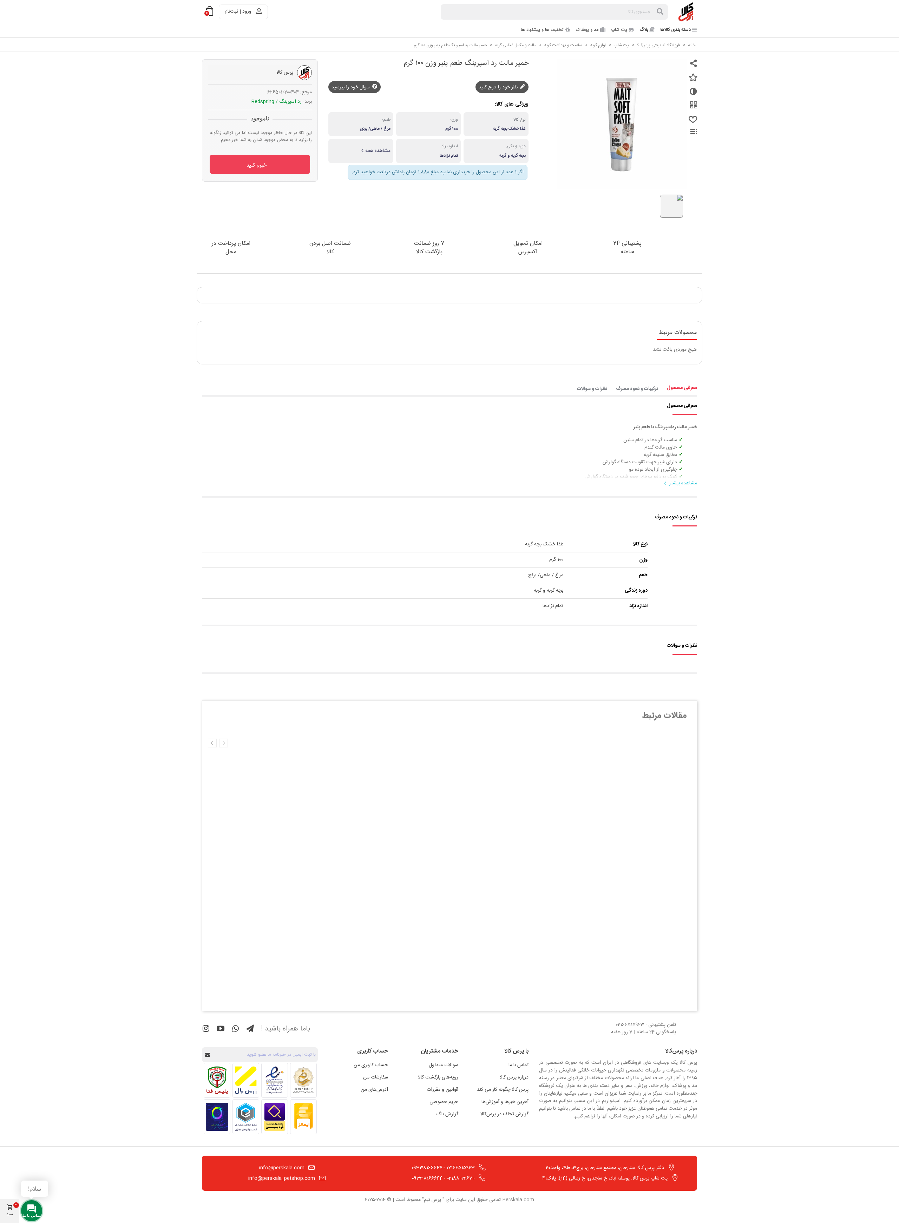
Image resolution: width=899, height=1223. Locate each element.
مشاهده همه (378, 151)
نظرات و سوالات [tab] (592, 389)
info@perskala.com (281, 1168)
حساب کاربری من (371, 1065)
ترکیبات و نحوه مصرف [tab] (637, 389)
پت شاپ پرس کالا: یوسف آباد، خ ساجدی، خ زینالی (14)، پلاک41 (605, 1178)
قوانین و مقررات (442, 1090)
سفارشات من (375, 1077)
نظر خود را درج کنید (499, 87)
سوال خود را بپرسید (351, 87)
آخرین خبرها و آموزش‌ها (505, 1102)
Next (212, 743)
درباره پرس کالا (514, 1077)
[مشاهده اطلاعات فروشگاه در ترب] (217, 1117)
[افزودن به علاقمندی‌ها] (692, 80)
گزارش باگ (447, 1114)
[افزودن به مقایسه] (692, 94)
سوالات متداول (443, 1065)
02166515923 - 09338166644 (443, 1168)
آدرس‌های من (374, 1090)
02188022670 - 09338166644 (443, 1178)
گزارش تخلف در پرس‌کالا (504, 1114)
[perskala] (686, 11)
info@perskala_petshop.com (281, 1178)
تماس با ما (518, 1065)
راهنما (689, 131)
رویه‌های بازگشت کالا (438, 1077)
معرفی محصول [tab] (682, 388)
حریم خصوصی (443, 1102)
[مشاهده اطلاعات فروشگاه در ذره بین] (275, 1117)
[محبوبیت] (692, 122)
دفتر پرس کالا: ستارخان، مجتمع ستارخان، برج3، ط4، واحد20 (605, 1168)
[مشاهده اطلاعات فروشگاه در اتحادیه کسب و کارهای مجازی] (246, 1117)
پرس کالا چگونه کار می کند (503, 1090)
